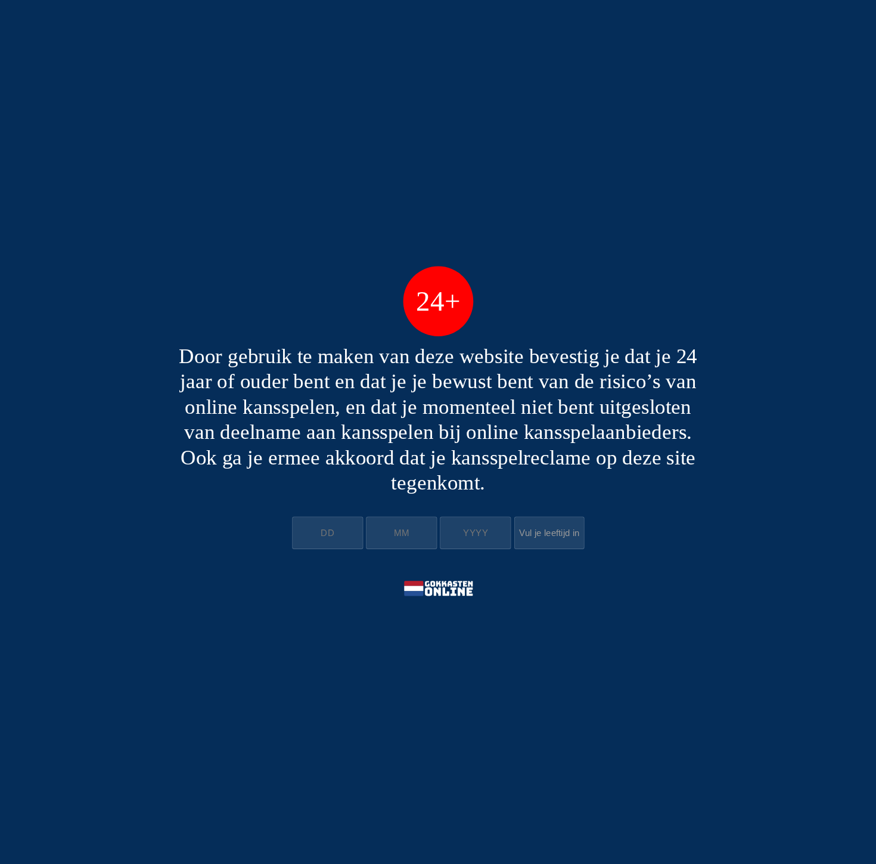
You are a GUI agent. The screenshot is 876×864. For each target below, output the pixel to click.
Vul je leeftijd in (549, 533)
